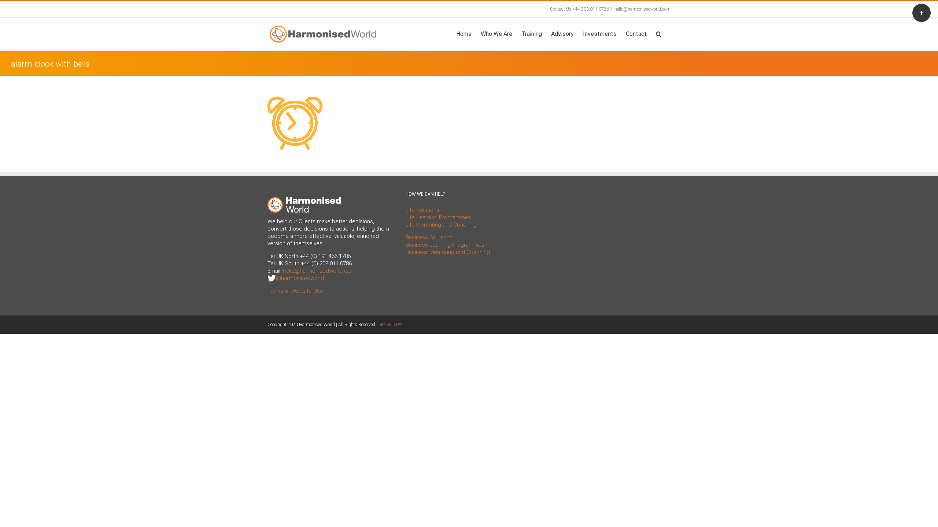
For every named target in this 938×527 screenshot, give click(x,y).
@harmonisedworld (300, 278)
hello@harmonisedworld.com (642, 9)
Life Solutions (422, 210)
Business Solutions (429, 237)
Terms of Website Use (295, 291)
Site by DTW (390, 324)
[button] (658, 33)
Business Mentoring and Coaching (448, 252)
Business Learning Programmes (445, 245)
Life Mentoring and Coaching (441, 224)
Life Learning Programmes (438, 217)
